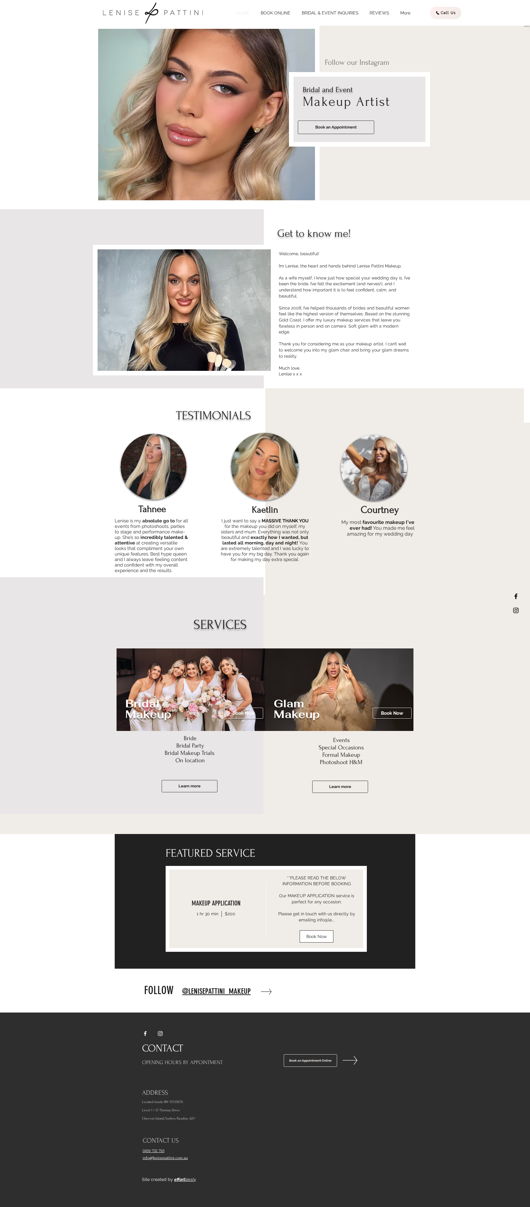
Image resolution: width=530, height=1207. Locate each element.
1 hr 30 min (207, 913)
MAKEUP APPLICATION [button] (216, 903)
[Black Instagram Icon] (516, 610)
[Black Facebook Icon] (516, 596)
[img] (316, 909)
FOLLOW (159, 990)
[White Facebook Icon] (145, 1033)
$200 (230, 913)
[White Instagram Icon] (160, 1033)
